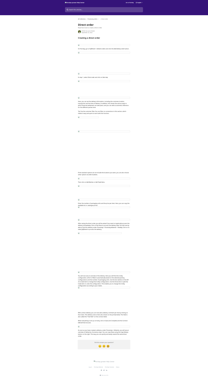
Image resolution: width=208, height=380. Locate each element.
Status (117, 367)
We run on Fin (105, 375)
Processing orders (92, 19)
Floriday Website (98, 367)
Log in (90, 367)
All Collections (82, 19)
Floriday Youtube (109, 367)
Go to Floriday (130, 2)
